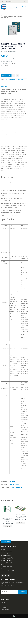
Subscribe (22, 591)
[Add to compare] (17, 75)
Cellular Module (11, 79)
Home (1, 15)
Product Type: (4, 63)
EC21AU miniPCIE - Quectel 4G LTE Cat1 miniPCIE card (21, 516)
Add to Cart (7, 75)
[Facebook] (2, 575)
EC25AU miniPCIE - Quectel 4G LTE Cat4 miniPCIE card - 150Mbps (7, 519)
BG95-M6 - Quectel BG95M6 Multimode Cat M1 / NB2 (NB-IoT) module (13, 46)
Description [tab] (4, 87)
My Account (3, 606)
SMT (6, 81)
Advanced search (5, 609)
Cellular (5, 79)
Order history (4, 607)
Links (24, 1)
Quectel (18, 79)
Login (2, 611)
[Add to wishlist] (13, 75)
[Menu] (22, 7)
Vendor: (3, 65)
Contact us (3, 604)
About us (3, 602)
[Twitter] (5, 575)
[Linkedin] (8, 575)
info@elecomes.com (7, 566)
